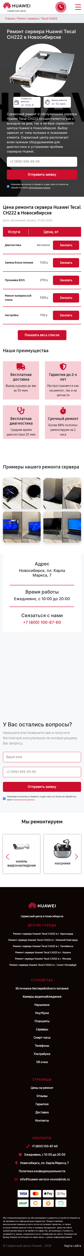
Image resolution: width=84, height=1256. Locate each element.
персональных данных (39, 187)
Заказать (66, 245)
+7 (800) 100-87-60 (42, 622)
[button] (7, 857)
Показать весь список (42, 335)
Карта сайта (72, 1246)
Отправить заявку (42, 174)
